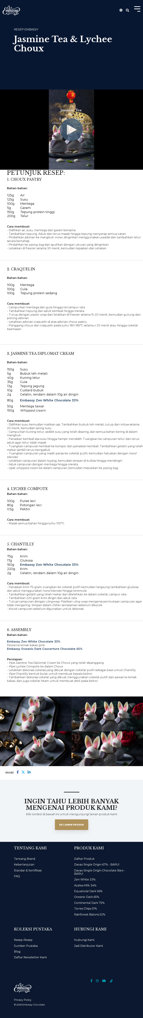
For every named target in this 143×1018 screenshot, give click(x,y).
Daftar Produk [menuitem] (84, 858)
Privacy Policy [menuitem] (22, 999)
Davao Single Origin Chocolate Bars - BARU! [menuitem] (100, 872)
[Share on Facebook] (18, 772)
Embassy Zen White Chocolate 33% (49, 400)
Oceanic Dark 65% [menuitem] (86, 897)
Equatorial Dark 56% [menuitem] (88, 891)
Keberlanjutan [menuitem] (24, 864)
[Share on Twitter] (23, 772)
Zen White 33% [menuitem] (85, 879)
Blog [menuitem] (17, 951)
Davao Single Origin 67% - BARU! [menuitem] (96, 864)
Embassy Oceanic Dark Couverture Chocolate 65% (44, 649)
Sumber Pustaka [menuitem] (26, 945)
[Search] (127, 10)
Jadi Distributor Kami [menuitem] (88, 945)
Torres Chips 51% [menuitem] (85, 908)
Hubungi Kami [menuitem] (84, 940)
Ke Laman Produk (71, 824)
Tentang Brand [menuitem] (24, 858)
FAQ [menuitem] (17, 876)
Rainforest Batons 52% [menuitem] (89, 914)
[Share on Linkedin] (29, 772)
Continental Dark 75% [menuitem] (89, 903)
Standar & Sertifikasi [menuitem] (28, 870)
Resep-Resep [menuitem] (23, 940)
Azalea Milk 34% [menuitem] (85, 885)
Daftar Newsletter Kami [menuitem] (30, 957)
